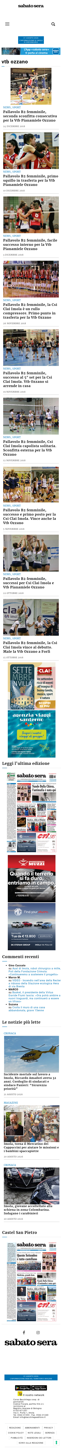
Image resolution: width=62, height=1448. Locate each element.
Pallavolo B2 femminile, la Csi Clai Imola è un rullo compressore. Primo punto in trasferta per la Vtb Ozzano (30, 311)
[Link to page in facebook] (24, 1332)
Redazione (15, 1428)
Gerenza (50, 1433)
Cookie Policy (16, 1433)
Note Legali (35, 1433)
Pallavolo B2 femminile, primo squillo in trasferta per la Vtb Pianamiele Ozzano (30, 180)
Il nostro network (33, 1395)
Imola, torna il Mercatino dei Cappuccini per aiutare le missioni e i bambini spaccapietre (31, 1147)
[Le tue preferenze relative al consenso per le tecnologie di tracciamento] (56, 1442)
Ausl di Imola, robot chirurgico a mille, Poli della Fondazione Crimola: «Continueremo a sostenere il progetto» (35, 971)
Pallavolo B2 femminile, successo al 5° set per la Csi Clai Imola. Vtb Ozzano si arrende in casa (27, 379)
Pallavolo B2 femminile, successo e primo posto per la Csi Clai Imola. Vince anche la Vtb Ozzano (29, 516)
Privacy (48, 1428)
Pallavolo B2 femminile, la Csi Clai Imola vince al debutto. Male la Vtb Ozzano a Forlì (30, 647)
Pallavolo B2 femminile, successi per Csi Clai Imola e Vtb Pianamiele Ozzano (28, 583)
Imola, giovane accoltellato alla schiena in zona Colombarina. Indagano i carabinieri (28, 1209)
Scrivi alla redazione (31, 1443)
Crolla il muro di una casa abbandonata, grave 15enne (27, 1009)
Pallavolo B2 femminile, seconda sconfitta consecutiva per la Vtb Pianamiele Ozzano (30, 116)
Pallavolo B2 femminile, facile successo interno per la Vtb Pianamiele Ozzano (30, 244)
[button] (48, 22)
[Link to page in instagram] (38, 1332)
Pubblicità (17, 1438)
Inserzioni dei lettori (39, 1438)
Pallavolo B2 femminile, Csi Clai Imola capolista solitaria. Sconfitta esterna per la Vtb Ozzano (29, 448)
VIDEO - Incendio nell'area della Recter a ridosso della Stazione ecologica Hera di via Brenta (35, 983)
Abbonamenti (33, 1428)
